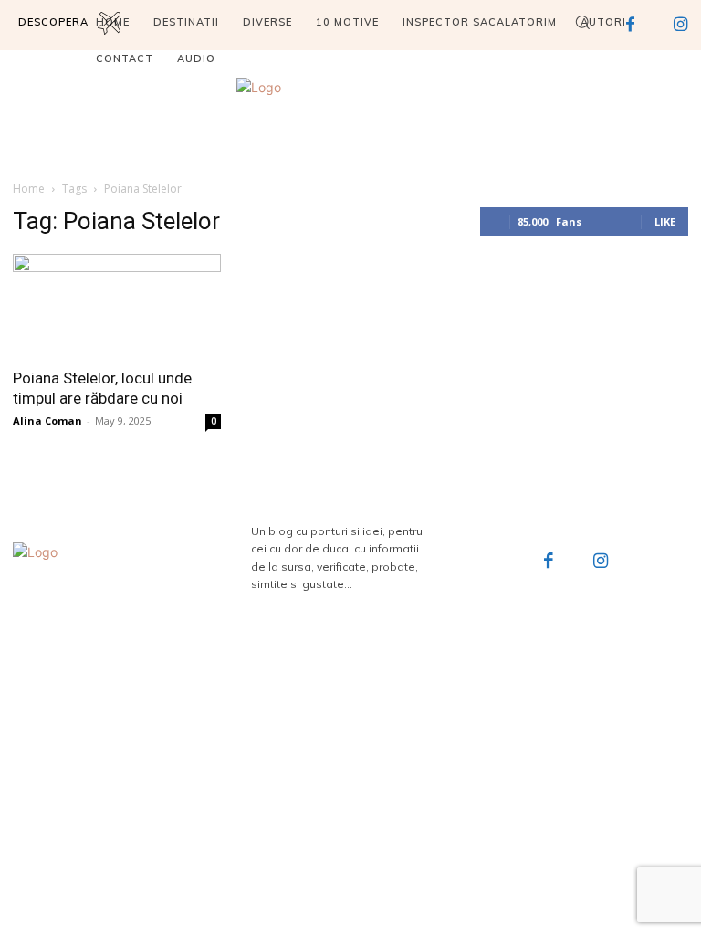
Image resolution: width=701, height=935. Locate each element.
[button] (582, 21)
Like (664, 221)
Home (29, 188)
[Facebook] (548, 562)
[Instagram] (601, 562)
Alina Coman (47, 420)
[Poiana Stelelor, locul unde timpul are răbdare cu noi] (117, 305)
